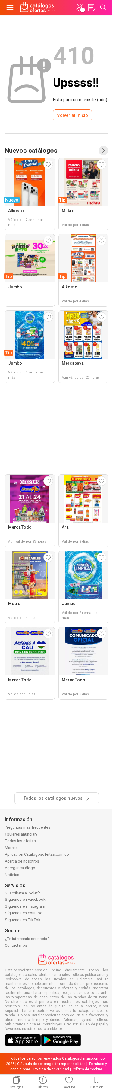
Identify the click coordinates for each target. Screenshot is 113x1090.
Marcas (11, 847)
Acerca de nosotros (22, 861)
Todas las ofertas (20, 841)
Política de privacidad (51, 1069)
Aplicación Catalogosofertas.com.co (37, 854)
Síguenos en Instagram (25, 906)
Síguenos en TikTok (22, 920)
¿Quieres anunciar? (21, 834)
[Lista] (91, 7)
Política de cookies (87, 1069)
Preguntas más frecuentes (27, 827)
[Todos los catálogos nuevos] (103, 150)
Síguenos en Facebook (25, 899)
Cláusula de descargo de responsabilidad (51, 1064)
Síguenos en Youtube (23, 913)
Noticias (12, 874)
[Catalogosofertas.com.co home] (38, 7)
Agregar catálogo (20, 868)
